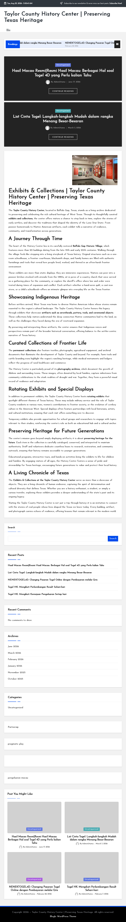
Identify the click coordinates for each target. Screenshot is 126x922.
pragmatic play (15, 744)
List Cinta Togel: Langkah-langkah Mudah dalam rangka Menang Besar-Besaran (50, 572)
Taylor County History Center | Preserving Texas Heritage (57, 17)
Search (11, 527)
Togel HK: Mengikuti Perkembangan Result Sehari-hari (36, 587)
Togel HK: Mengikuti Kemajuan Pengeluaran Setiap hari (37, 594)
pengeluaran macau (18, 778)
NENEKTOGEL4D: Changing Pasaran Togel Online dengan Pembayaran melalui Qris (52, 580)
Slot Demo (13, 761)
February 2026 (15, 659)
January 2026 (15, 666)
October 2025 (15, 679)
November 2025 (16, 672)
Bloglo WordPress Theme (63, 916)
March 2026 (14, 653)
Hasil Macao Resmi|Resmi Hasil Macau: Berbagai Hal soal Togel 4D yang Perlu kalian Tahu (56, 565)
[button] (63, 91)
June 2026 (13, 646)
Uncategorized (63, 65)
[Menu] (8, 30)
